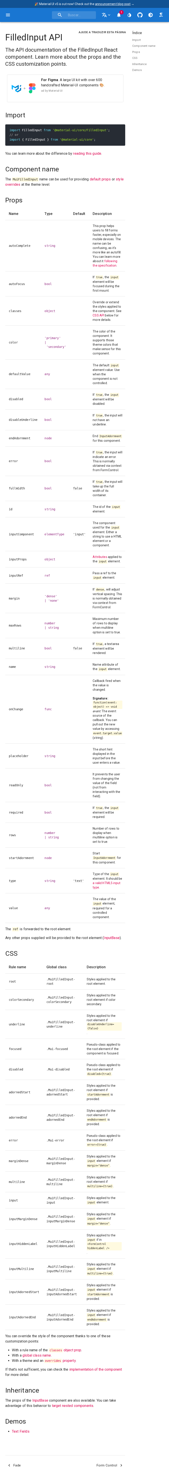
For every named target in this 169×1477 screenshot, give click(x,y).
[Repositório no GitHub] (140, 15)
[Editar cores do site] (129, 15)
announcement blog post (112, 4)
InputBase (111, 938)
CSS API (98, 315)
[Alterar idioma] (106, 15)
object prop (65, 1350)
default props (100, 179)
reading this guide (87, 153)
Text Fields (20, 1431)
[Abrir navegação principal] (8, 15)
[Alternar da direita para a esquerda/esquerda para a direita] (161, 15)
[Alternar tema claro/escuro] (150, 15)
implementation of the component (95, 1369)
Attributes (100, 557)
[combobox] (74, 15)
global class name (36, 1355)
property (60, 1361)
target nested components (73, 1406)
